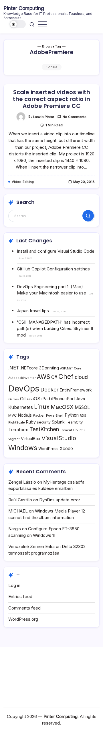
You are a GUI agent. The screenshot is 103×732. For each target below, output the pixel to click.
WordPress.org (23, 619)
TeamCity (74, 422)
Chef (66, 376)
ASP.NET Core (70, 368)
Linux (41, 406)
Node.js (25, 415)
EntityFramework (76, 389)
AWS (43, 376)
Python (72, 415)
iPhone (58, 398)
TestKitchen (44, 429)
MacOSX (62, 406)
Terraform (18, 429)
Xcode (66, 448)
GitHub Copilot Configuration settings (53, 269)
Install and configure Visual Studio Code (55, 251)
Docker (49, 389)
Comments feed (24, 608)
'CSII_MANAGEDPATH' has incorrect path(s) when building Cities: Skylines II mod (55, 328)
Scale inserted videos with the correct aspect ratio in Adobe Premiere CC (51, 99)
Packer (39, 415)
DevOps (23, 388)
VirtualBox (30, 438)
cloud (81, 377)
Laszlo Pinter (43, 117)
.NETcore (29, 367)
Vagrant (14, 439)
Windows (22, 448)
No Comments (74, 117)
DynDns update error (59, 499)
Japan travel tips (33, 310)
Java (80, 398)
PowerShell (55, 416)
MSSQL (82, 407)
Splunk (58, 422)
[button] (17, 24)
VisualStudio (58, 438)
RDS (83, 416)
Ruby (31, 422)
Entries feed (20, 596)
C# (54, 377)
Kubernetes (20, 407)
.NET (13, 368)
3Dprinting (49, 368)
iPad (45, 398)
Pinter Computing (23, 8)
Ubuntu (79, 430)
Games (13, 399)
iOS (36, 398)
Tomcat (66, 430)
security (44, 422)
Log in (14, 585)
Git (23, 398)
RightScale (16, 422)
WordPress (48, 448)
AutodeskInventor (22, 378)
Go (29, 399)
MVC (12, 415)
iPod (70, 398)
